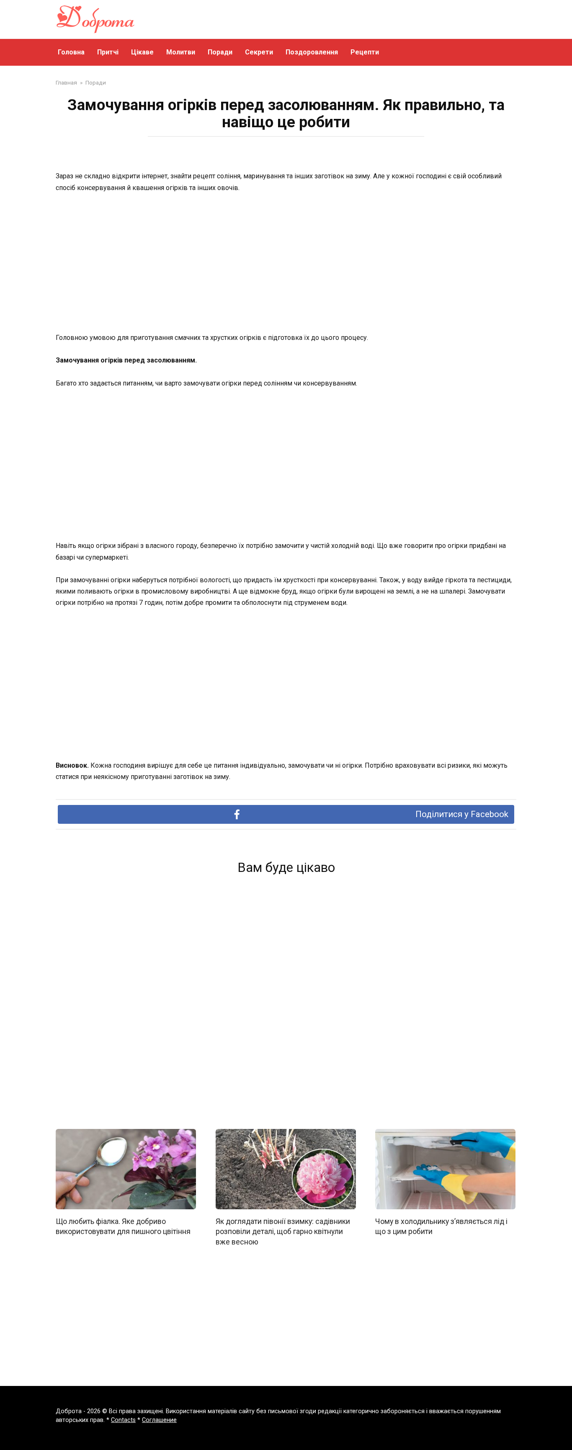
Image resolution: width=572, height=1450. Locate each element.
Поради (220, 52)
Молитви (180, 52)
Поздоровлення (312, 52)
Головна (71, 52)
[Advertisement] (286, 263)
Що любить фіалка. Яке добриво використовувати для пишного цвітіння (123, 1226)
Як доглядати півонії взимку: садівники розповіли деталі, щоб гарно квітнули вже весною (283, 1231)
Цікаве (142, 52)
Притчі (108, 52)
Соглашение (159, 1420)
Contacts (123, 1420)
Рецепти (364, 52)
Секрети (259, 52)
